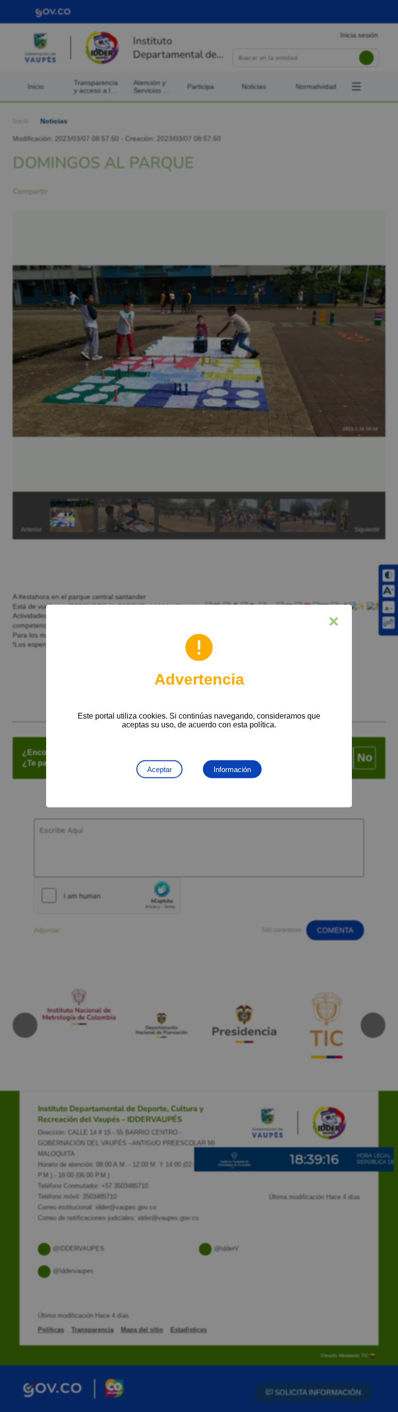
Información (232, 769)
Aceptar (159, 769)
